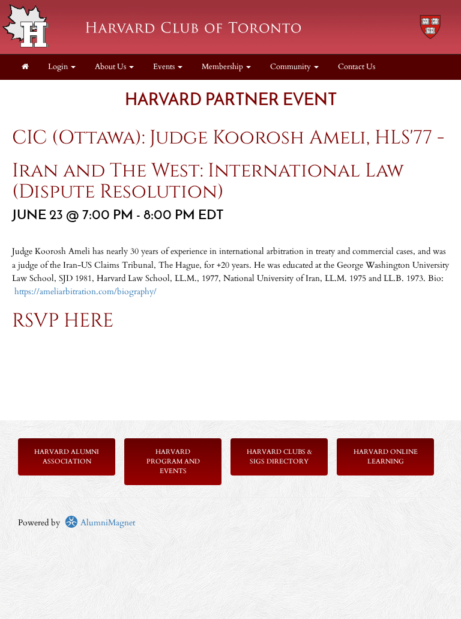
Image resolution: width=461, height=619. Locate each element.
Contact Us (356, 67)
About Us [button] (111, 67)
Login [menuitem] (59, 67)
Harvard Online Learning (386, 456)
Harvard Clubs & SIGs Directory (279, 456)
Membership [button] (223, 67)
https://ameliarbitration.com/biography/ (85, 291)
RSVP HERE (62, 321)
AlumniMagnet (106, 522)
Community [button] (291, 67)
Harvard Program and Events (173, 461)
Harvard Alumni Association (66, 456)
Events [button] (164, 67)
